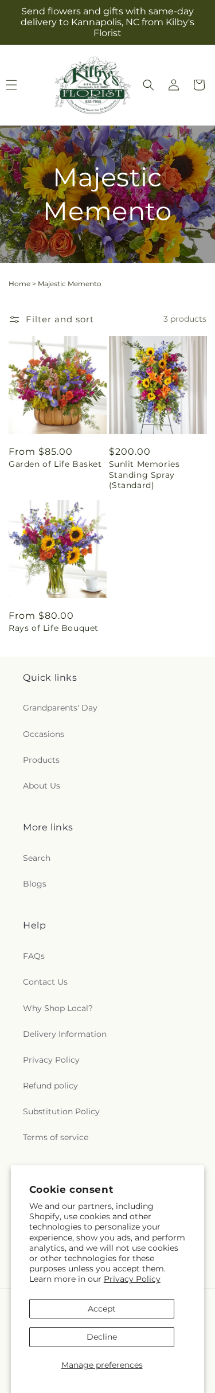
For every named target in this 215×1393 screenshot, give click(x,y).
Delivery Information (65, 1034)
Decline (102, 1337)
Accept (102, 1309)
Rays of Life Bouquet (54, 628)
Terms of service (55, 1137)
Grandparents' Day (60, 708)
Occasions (43, 734)
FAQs (34, 956)
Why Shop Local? (58, 1008)
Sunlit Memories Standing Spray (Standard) (144, 474)
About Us (41, 786)
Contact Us (45, 982)
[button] (148, 84)
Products (41, 760)
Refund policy (50, 1085)
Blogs (34, 884)
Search (36, 858)
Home (19, 283)
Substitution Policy (61, 1111)
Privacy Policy (132, 1279)
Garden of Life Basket (55, 464)
